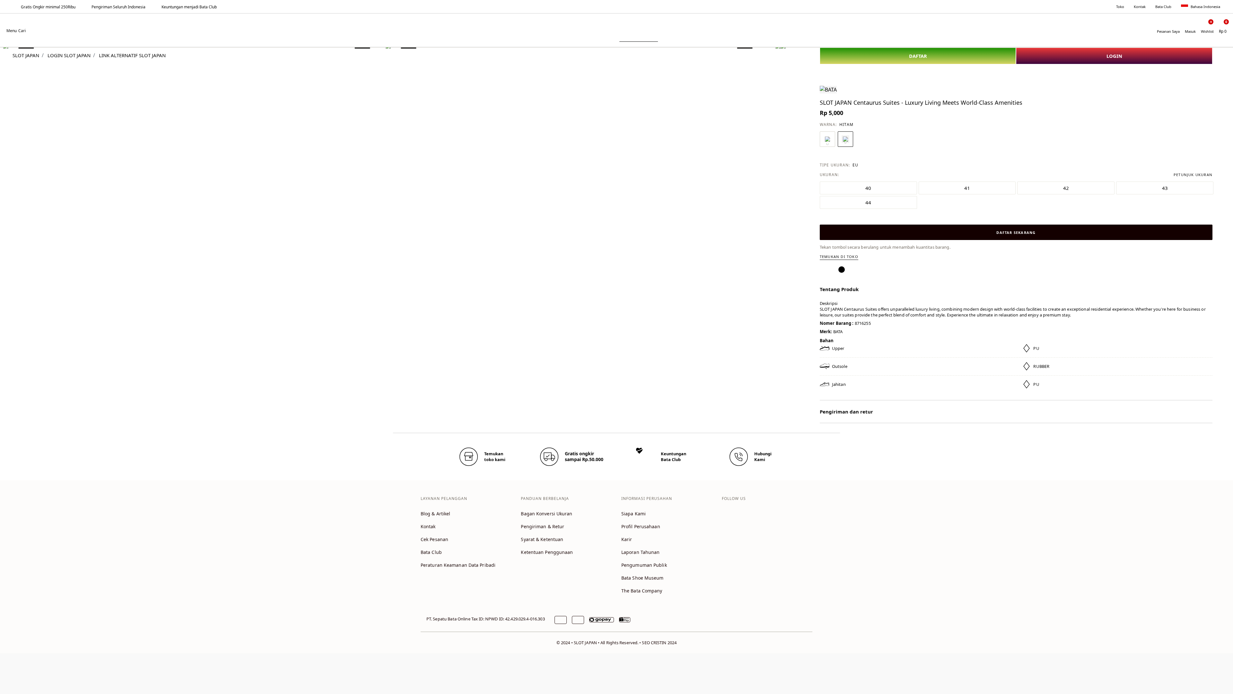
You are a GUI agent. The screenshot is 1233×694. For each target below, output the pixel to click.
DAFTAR (918, 56)
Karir (626, 539)
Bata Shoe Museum (642, 578)
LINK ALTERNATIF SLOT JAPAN (132, 55)
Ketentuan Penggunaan (547, 552)
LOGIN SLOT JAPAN (69, 55)
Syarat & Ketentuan (542, 539)
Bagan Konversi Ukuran (546, 514)
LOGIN (1114, 56)
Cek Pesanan (434, 539)
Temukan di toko (839, 256)
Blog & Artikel (435, 514)
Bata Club (1163, 6)
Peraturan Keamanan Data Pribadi (458, 565)
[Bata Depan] (616, 26)
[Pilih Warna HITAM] (845, 139)
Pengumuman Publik (644, 565)
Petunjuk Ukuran (1193, 174)
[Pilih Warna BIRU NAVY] (827, 139)
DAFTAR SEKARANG (1016, 232)
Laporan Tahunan (640, 552)
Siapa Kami (633, 514)
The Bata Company (641, 591)
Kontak (1140, 6)
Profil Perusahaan (640, 526)
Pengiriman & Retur (542, 526)
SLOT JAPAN (26, 55)
